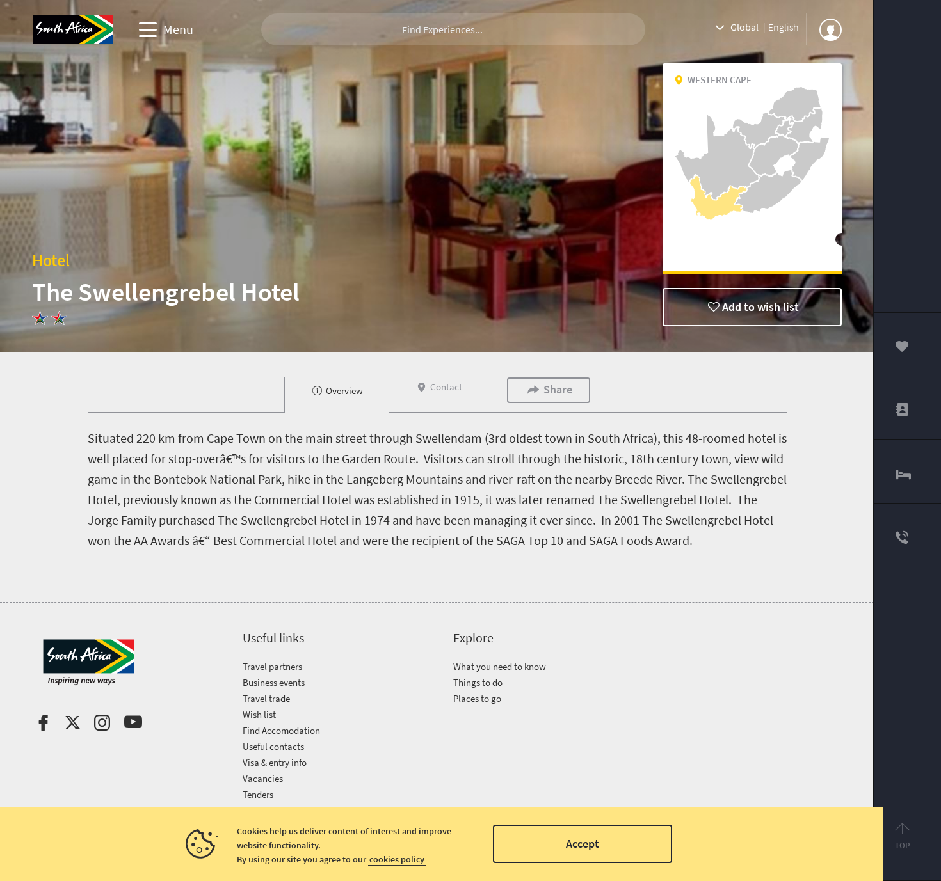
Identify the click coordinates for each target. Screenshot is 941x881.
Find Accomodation (281, 730)
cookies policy (396, 859)
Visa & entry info (275, 762)
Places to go (477, 698)
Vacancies (263, 778)
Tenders (258, 794)
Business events (274, 682)
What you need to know (499, 666)
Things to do (478, 682)
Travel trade (266, 698)
